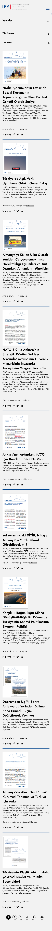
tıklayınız (23, 129)
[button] (26, 34)
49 (42, 917)
